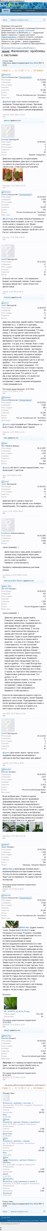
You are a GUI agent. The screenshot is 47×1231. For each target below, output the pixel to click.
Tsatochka (7, 1184)
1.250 (44, 453)
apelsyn (7, 120)
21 (45, 313)
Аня (4, 1165)
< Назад (4, 70)
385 (44, 85)
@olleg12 (26, 930)
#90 (4, 1080)
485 (44, 787)
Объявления (6, 48)
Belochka (4, 772)
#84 (4, 577)
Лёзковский (7, 1193)
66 (45, 152)
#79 (4, 294)
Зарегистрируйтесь (8, 37)
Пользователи (30, 10)
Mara (31, 63)
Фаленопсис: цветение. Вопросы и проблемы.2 (21, 1122)
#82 (4, 477)
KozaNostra (5, 533)
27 (45, 264)
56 (45, 275)
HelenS (5, 1174)
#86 (4, 765)
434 (44, 594)
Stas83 (4, 259)
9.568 (44, 538)
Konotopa (4, 139)
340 (44, 604)
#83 (4, 513)
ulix (4, 1143)
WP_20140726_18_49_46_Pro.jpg (16, 1011)
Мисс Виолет (17, 581)
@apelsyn (7, 101)
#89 (4, 1027)
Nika (5, 438)
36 (45, 310)
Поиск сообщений (8, 14)
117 (44, 596)
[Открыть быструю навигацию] (44, 20)
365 (44, 862)
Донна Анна (7, 1134)
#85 (4, 716)
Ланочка (4, 77)
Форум (6, 10)
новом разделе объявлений (23, 31)
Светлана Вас (8, 1105)
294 (44, 779)
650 (44, 461)
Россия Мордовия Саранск (35, 607)
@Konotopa (8, 219)
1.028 (44, 852)
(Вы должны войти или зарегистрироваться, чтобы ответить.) (25, 1085)
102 (35, 70)
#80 (4, 393)
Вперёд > (40, 70)
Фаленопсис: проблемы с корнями (16, 1141)
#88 (4, 891)
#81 (4, 434)
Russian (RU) (5, 1217)
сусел (3, 305)
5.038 (44, 82)
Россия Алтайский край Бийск (34, 790)
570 (44, 92)
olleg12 (4, 847)
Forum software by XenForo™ (10, 1224)
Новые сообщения (23, 14)
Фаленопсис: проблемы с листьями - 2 (18, 1103)
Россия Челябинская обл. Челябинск (31, 95)
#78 (4, 240)
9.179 (44, 451)
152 (44, 855)
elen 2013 (5, 589)
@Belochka (7, 869)
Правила (15, 14)
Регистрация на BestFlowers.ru (24, 48)
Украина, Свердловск (37, 155)
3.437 (44, 777)
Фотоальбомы (17, 10)
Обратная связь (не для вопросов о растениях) (23, 1220)
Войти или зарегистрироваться (12, 1)
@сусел (6, 424)
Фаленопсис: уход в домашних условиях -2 (20, 1181)
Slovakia (42, 464)
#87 (4, 838)
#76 (4, 117)
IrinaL (5, 1124)
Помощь (43, 1220)
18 (45, 857)
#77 (4, 188)
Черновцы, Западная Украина (34, 865)
